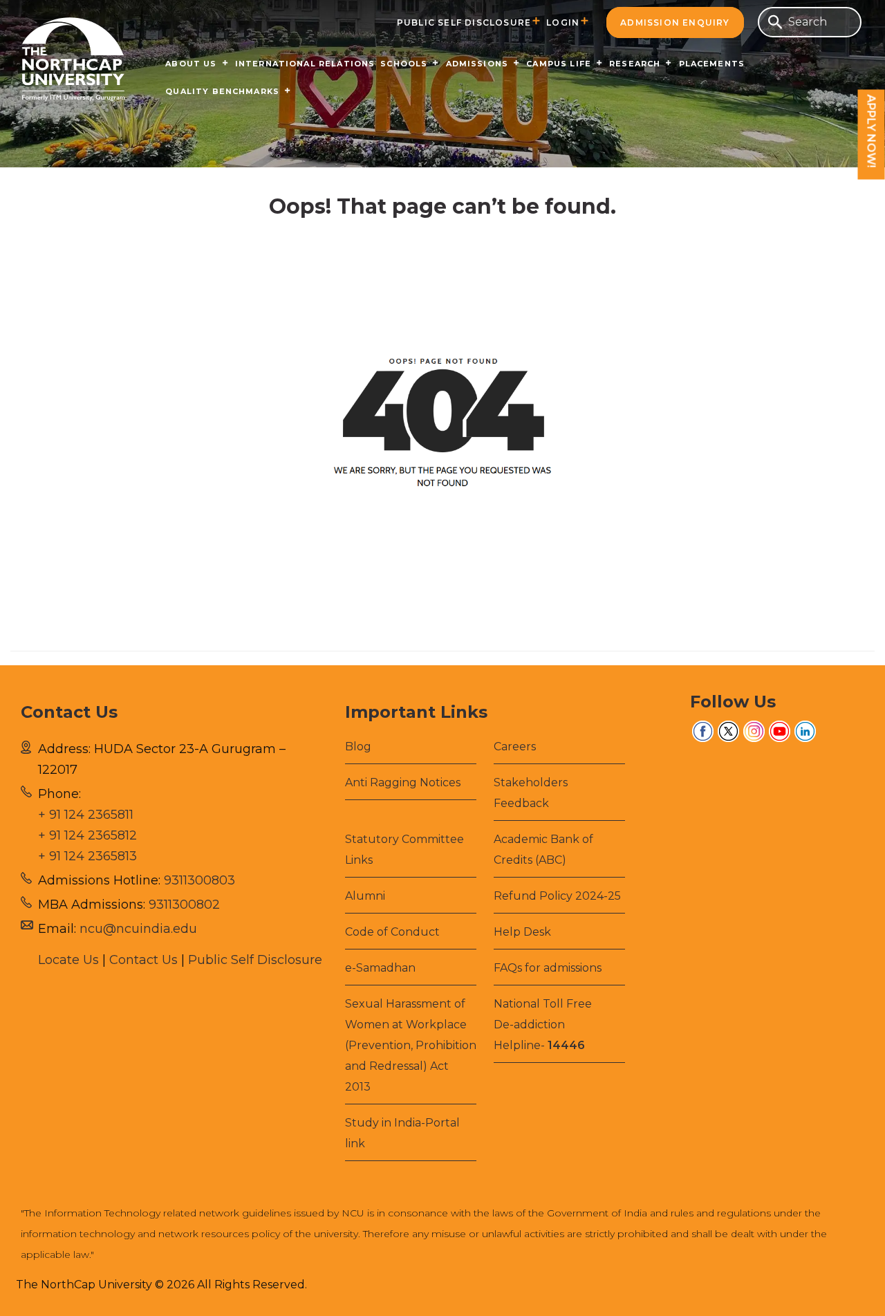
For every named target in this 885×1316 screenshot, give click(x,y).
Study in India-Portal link (402, 1133)
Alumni (365, 895)
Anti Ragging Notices (402, 782)
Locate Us (68, 959)
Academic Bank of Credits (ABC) (543, 849)
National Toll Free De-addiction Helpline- (543, 1024)
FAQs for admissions (548, 967)
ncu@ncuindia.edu (138, 928)
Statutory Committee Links (404, 849)
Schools (403, 63)
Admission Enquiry (674, 22)
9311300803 (199, 880)
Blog (358, 746)
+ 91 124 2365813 (87, 856)
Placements (712, 63)
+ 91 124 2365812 (87, 835)
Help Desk (522, 931)
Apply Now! (871, 131)
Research (634, 63)
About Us (190, 63)
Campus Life (558, 63)
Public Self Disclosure (464, 22)
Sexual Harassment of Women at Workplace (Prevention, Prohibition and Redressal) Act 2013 (410, 1045)
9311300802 (184, 904)
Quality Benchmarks (222, 91)
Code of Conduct (392, 931)
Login (562, 22)
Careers (515, 746)
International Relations (305, 63)
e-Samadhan (380, 967)
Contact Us (143, 959)
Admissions (477, 63)
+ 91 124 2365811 (85, 814)
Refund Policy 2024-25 (557, 895)
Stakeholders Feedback (531, 793)
